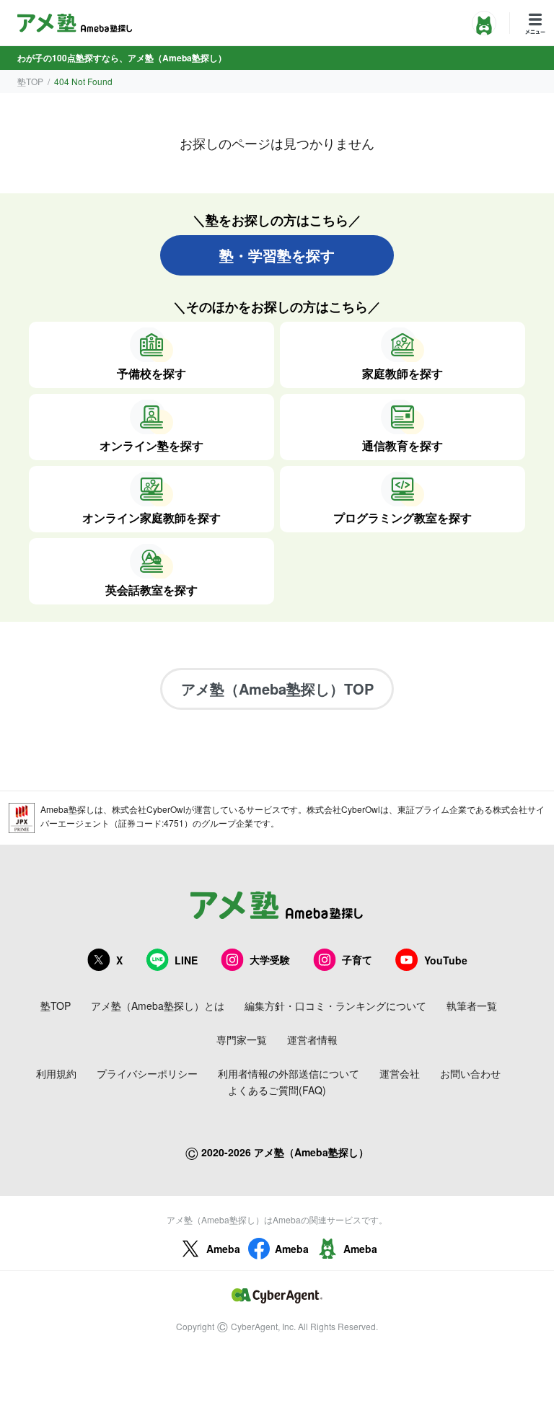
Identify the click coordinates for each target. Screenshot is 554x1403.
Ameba (223, 1248)
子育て (357, 959)
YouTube (445, 960)
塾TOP (30, 81)
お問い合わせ (470, 1073)
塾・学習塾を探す (277, 255)
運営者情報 (312, 1039)
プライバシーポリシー (147, 1073)
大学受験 (270, 959)
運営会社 (399, 1073)
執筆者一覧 (472, 1005)
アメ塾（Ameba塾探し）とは (157, 1005)
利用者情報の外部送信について (288, 1073)
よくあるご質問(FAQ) (277, 1090)
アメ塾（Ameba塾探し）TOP (277, 688)
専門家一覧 (241, 1039)
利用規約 (56, 1073)
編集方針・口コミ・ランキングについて (335, 1005)
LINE (186, 960)
